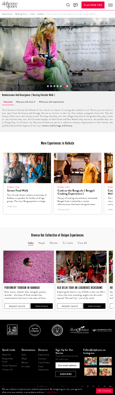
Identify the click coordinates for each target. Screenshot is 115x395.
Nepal (24, 358)
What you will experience (51, 101)
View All (82, 243)
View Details (41, 306)
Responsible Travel (7, 360)
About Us (6, 354)
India (32, 14)
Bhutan (25, 362)
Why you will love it (25, 101)
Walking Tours (21, 14)
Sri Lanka (26, 366)
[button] (48, 86)
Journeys (42, 358)
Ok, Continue (104, 390)
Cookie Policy (51, 392)
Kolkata (41, 14)
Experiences (7, 14)
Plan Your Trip (93, 5)
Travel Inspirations (43, 368)
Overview (8, 101)
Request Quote (17, 306)
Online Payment (9, 365)
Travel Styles (44, 362)
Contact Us (7, 369)
